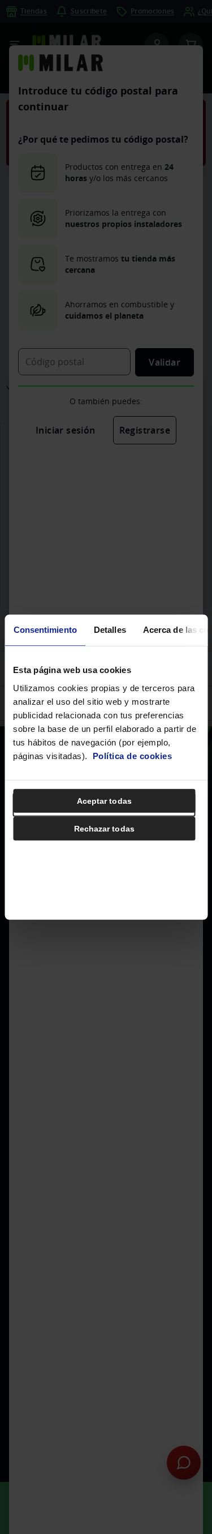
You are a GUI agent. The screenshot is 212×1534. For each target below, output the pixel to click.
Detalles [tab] (109, 630)
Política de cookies (132, 755)
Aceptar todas (104, 800)
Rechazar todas (104, 828)
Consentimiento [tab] (44, 630)
